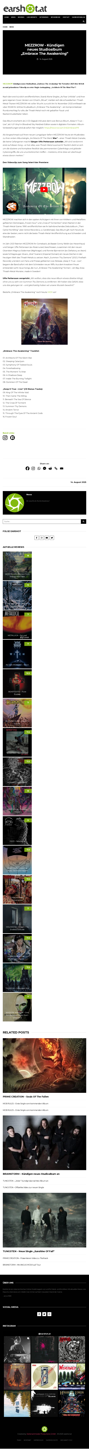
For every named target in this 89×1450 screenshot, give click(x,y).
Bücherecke (55, 17)
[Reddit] (50, 468)
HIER (50, 292)
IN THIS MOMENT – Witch (17, 665)
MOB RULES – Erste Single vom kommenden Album (25, 1104)
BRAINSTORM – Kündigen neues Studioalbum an (31, 1174)
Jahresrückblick (78, 17)
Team (19, 1440)
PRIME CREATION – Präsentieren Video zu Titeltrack (25, 1258)
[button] (17, 1349)
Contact (66, 17)
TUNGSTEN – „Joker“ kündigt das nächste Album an (25, 1181)
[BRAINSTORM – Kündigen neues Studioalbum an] (44, 1142)
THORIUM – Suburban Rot (17, 988)
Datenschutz (52, 1440)
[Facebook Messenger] (44, 468)
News (13, 17)
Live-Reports (32, 17)
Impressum (38, 1440)
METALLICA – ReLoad (17, 635)
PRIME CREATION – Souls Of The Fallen (26, 1096)
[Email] (61, 468)
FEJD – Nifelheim (17, 841)
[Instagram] (33, 468)
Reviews (21, 17)
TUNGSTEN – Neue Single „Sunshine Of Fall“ (28, 1251)
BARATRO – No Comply (17, 753)
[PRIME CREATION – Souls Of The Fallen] (44, 1065)
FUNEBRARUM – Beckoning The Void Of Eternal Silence (17, 603)
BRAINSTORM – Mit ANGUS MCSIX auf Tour (22, 1265)
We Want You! (66, 1440)
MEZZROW (8, 83)
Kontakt (27, 1440)
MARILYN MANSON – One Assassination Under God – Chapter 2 (17, 1015)
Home (6, 17)
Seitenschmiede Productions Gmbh (41, 1434)
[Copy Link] (56, 468)
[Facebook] (27, 468)
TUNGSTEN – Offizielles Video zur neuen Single (23, 1187)
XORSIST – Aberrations (17, 782)
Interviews (44, 17)
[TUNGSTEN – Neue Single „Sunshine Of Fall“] (44, 1220)
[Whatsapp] (38, 468)
